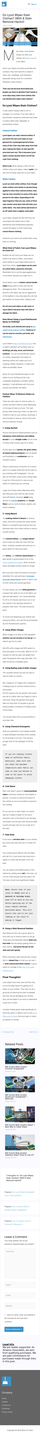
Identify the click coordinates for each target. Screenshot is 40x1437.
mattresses (7, 337)
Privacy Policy (7, 1412)
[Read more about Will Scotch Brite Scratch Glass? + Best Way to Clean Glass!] (20, 1114)
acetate (14, 501)
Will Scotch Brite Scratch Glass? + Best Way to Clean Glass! (20, 1126)
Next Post (34, 1032)
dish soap (30, 58)
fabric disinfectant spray (23, 344)
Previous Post (7, 1032)
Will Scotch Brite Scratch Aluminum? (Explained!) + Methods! (16, 1097)
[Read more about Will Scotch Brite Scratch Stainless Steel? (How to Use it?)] (20, 1142)
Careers (5, 1402)
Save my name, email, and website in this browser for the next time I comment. (19, 1318)
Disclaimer (6, 1409)
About (4, 1398)
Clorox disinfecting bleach (13, 562)
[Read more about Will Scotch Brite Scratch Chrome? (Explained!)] (20, 1056)
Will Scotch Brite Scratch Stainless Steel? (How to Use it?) (19, 1154)
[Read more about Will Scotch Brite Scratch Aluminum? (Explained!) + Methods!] (20, 1084)
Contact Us (6, 1405)
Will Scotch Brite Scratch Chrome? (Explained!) (16, 1068)
